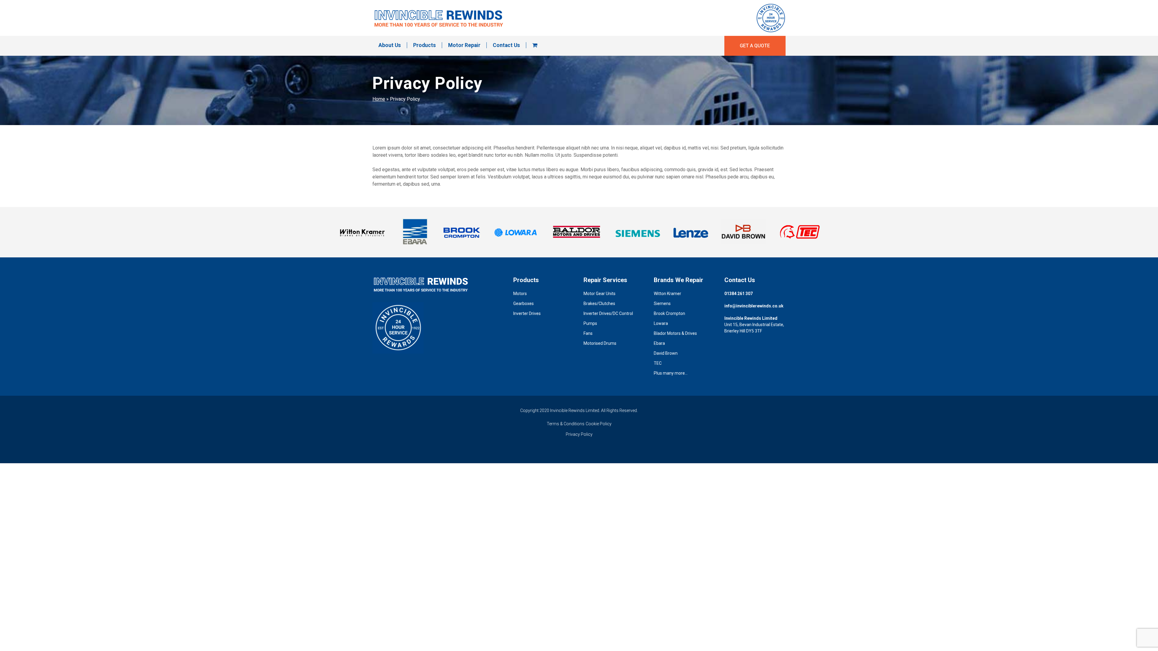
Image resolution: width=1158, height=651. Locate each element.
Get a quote (755, 46)
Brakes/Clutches (599, 303)
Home (378, 99)
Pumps (590, 323)
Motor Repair (464, 45)
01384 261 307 (738, 293)
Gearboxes (523, 303)
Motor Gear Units (599, 293)
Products (424, 45)
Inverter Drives (527, 313)
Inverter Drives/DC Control (608, 313)
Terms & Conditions (565, 423)
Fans (588, 333)
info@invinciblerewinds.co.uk (753, 305)
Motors (520, 293)
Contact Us (506, 45)
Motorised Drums (600, 343)
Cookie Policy (599, 423)
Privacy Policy (579, 434)
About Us (389, 45)
